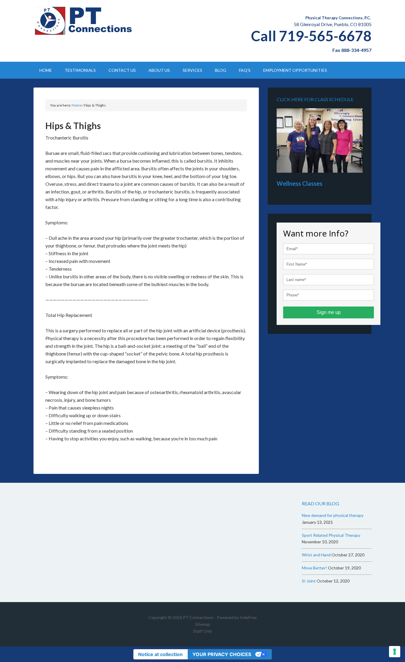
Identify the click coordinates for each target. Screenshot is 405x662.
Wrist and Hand (316, 554)
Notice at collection (160, 654)
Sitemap (202, 624)
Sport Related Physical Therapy (331, 535)
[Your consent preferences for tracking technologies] (394, 651)
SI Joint (309, 580)
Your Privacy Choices (221, 654)
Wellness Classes (299, 183)
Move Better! (314, 567)
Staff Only (202, 631)
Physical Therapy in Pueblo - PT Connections (84, 21)
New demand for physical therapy (332, 515)
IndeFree (248, 617)
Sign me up (329, 312)
